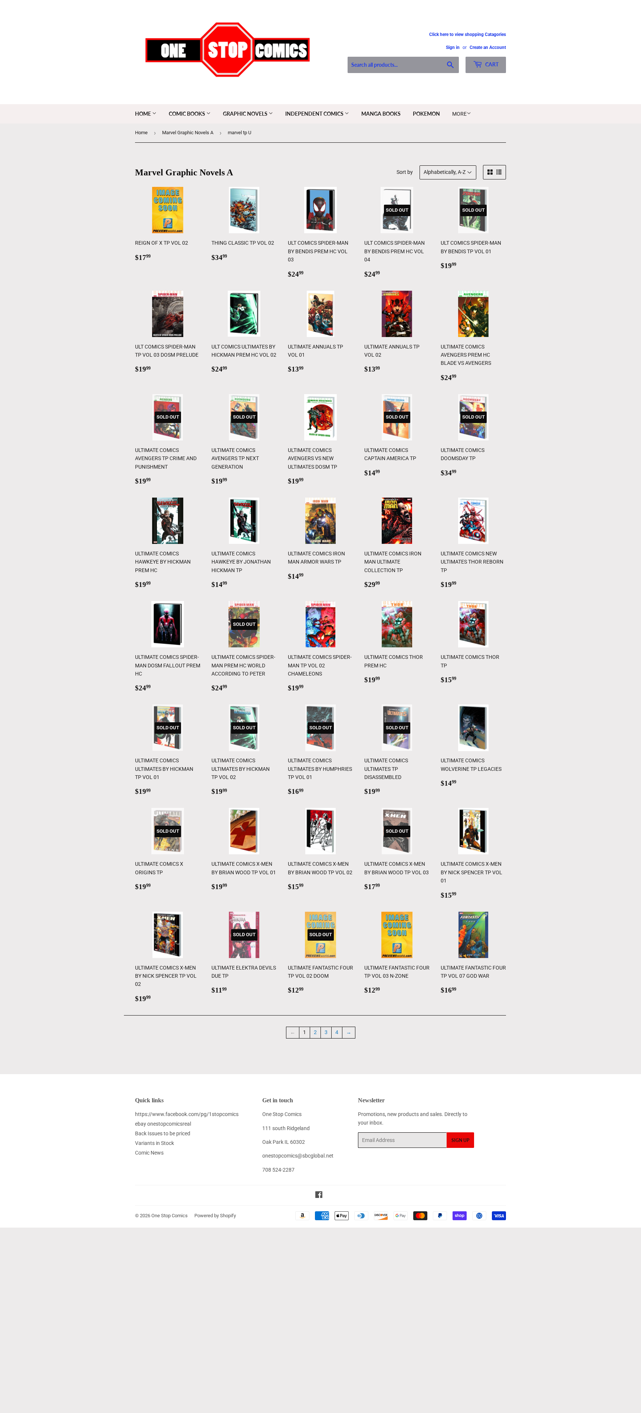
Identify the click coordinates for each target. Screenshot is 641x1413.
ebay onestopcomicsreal (163, 1124)
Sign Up (460, 1140)
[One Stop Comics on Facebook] (319, 1196)
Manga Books (381, 113)
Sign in (453, 47)
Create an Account (488, 47)
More (459, 114)
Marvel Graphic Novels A (187, 132)
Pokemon (426, 113)
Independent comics (315, 113)
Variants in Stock (154, 1143)
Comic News (149, 1153)
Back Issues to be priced (162, 1133)
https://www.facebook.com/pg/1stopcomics (187, 1114)
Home (143, 113)
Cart (491, 64)
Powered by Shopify (215, 1215)
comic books (187, 113)
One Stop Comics (169, 1215)
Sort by (405, 172)
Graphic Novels (246, 113)
